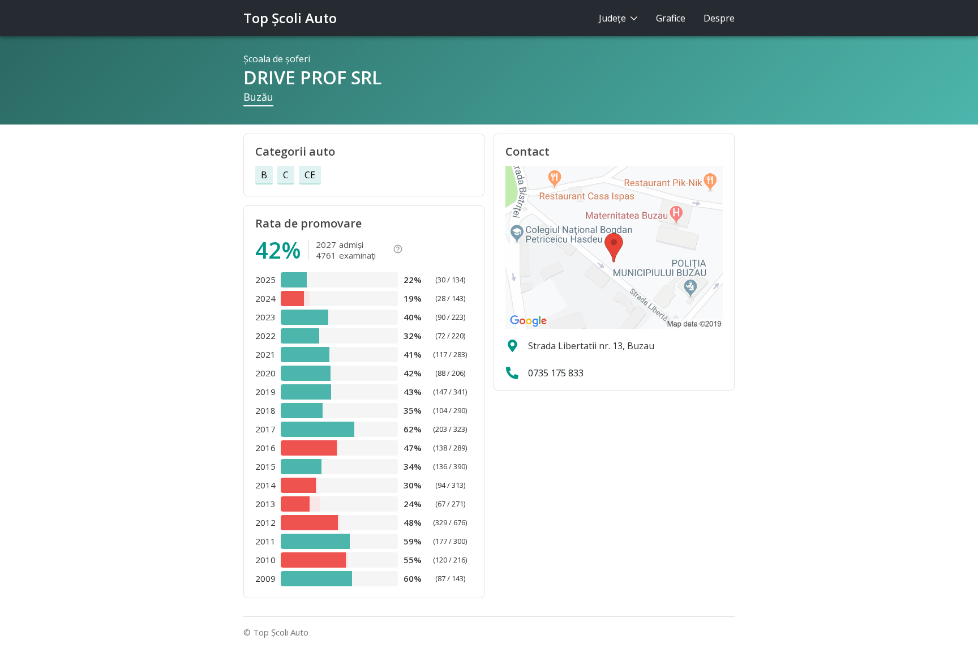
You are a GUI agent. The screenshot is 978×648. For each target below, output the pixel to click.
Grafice (670, 18)
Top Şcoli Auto (290, 17)
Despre (719, 18)
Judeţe (613, 18)
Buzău (258, 97)
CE (309, 175)
